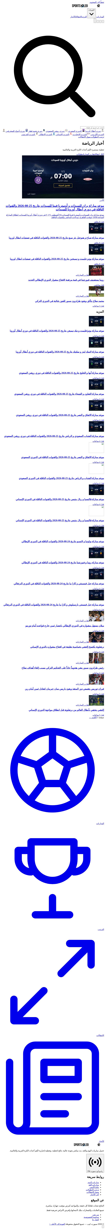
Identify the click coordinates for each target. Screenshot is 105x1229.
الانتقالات (79, 17)
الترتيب (84, 17)
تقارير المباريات (89, 154)
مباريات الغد (94, 1185)
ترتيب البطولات (97, 137)
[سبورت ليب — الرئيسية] (88, 7)
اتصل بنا (95, 1219)
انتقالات (97, 154)
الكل (102, 154)
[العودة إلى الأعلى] (103, 1226)
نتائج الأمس (94, 1187)
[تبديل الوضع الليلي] (95, 20)
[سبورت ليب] (89, 1146)
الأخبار (73, 17)
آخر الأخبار (94, 1195)
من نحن (95, 1215)
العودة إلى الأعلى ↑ (57, 1224)
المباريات (100, 17)
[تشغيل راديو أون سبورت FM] (100, 21)
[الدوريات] (103, 21)
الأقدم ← (93, 717)
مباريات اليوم (93, 1182)
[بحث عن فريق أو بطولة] (98, 21)
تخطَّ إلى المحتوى (97, 2)
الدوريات (91, 10)
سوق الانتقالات (84, 137)
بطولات (79, 154)
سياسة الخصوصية (91, 1217)
